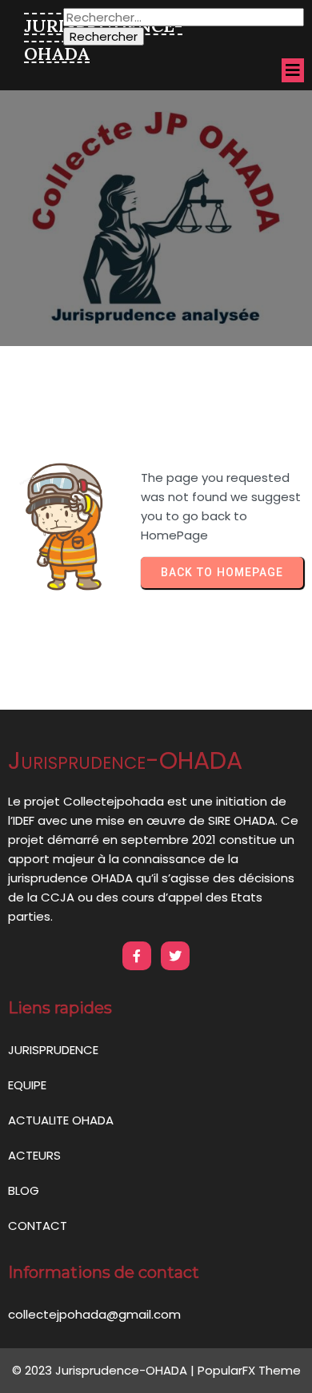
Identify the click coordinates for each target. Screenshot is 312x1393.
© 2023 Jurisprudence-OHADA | (105, 1370)
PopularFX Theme (249, 1370)
